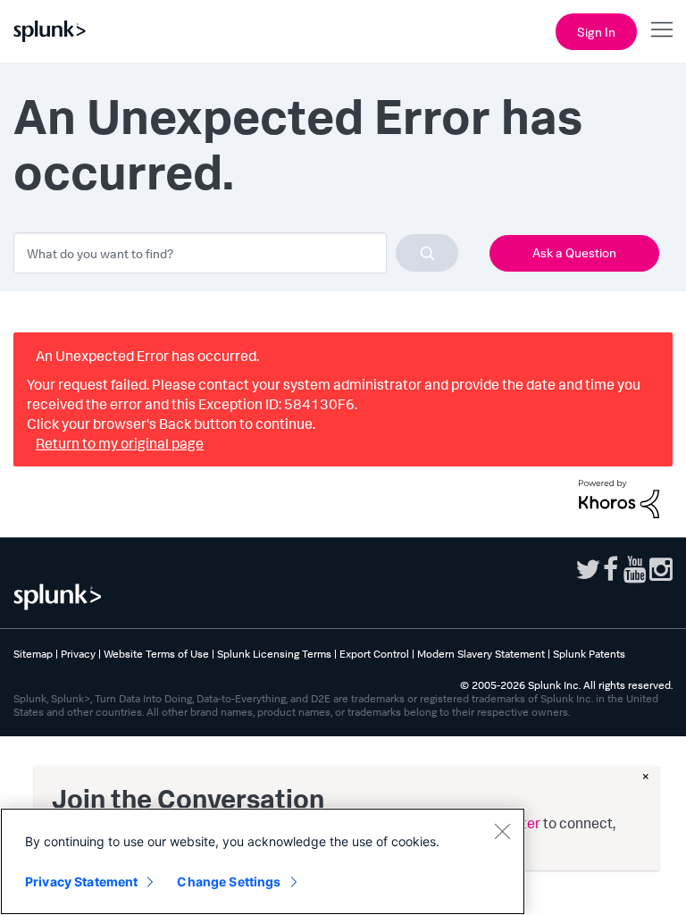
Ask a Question (574, 252)
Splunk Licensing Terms (274, 653)
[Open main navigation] (662, 29)
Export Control (374, 653)
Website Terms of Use (156, 653)
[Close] (502, 831)
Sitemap (33, 653)
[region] (262, 861)
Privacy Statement (81, 881)
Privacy (78, 653)
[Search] (427, 253)
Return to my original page (120, 443)
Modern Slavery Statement (481, 653)
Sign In (596, 31)
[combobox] (235, 252)
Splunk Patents (589, 653)
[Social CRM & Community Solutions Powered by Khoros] (619, 497)
